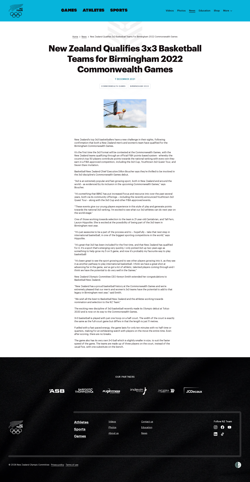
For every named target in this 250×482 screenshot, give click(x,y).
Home (75, 37)
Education (204, 11)
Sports (119, 11)
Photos (181, 11)
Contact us (147, 422)
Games (69, 11)
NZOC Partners (207, 37)
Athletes (93, 11)
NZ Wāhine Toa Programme (213, 48)
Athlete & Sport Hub (209, 25)
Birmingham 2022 (139, 86)
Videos (170, 11)
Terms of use (72, 465)
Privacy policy (57, 465)
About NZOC (205, 19)
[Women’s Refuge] (238, 465)
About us (114, 433)
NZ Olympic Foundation (211, 42)
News (192, 11)
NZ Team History (207, 31)
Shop (217, 11)
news (84, 37)
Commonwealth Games (113, 86)
